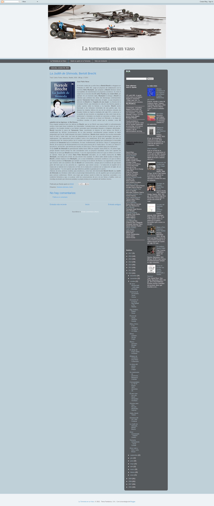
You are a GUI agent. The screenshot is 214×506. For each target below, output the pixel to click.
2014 (130, 262)
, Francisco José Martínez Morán (161, 130)
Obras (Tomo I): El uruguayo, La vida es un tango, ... (134, 327)
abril (131, 466)
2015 (130, 259)
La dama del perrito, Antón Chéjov (134, 366)
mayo (132, 464)
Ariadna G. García (132, 184)
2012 (130, 267)
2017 (130, 253)
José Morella (130, 207)
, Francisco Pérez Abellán (160, 229)
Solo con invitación (101, 61)
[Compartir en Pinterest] (88, 184)
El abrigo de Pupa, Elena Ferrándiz (134, 351)
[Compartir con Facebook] (86, 184)
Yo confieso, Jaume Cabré (160, 247)
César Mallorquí (131, 202)
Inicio (87, 204)
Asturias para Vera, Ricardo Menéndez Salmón (134, 407)
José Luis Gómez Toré (133, 189)
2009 (130, 478)
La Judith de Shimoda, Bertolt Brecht (134, 426)
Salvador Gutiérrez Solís (134, 194)
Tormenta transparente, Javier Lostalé (134, 442)
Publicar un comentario (60, 197)
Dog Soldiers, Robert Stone (134, 311)
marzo (132, 469)
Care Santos (130, 229)
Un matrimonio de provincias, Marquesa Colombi (134, 375)
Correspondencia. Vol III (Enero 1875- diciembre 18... (134, 386)
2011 (130, 270)
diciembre (133, 275)
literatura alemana (62, 187)
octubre (133, 281)
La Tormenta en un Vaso (58, 61)
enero (132, 475)
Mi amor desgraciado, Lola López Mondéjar (134, 286)
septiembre (134, 455)
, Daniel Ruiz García (160, 186)
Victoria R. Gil (130, 219)
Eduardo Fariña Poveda (133, 177)
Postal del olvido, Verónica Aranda (133, 318)
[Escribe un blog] (81, 184)
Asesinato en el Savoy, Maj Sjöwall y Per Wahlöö (134, 303)
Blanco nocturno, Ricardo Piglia (133, 344)
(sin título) (159, 113)
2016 (130, 256)
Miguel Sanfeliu (131, 227)
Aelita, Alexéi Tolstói (134, 414)
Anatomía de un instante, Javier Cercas (134, 294)
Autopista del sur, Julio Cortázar (134, 419)
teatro (71, 187)
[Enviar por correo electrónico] (79, 184)
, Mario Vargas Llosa (161, 165)
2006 (130, 487)
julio (131, 458)
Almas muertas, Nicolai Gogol (133, 336)
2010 (130, 273)
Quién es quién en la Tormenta (80, 61)
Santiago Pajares (131, 212)
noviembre (133, 278)
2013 (130, 265)
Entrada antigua (114, 204)
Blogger (132, 501)
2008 (130, 481)
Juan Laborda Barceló (133, 197)
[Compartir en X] (84, 184)
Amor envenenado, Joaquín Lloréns (134, 434)
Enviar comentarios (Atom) (90, 212)
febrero (132, 472)
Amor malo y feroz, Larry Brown (134, 449)
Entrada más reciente (58, 204)
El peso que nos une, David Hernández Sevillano (134, 397)
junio (132, 461)
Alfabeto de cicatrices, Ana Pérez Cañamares (134, 358)
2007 (130, 484)
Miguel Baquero (131, 155)
